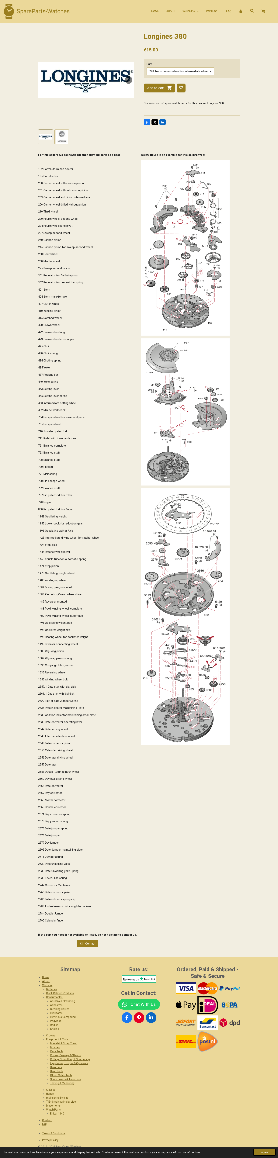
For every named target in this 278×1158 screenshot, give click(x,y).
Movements (53, 1105)
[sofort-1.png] (186, 1023)
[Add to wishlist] (181, 88)
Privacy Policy (50, 1140)
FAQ (44, 1124)
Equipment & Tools (57, 1039)
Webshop (47, 985)
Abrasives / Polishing (62, 1001)
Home (45, 977)
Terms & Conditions (53, 1133)
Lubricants (56, 1013)
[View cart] (263, 11)
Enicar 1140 (57, 1113)
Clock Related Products (60, 993)
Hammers (56, 1067)
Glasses (50, 1089)
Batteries (51, 989)
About (46, 981)
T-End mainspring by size (61, 1101)
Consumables (54, 997)
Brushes (55, 1047)
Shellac (54, 1028)
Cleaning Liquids (59, 1009)
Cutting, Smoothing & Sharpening (70, 1059)
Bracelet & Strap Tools (63, 1043)
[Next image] (128, 80)
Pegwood (55, 1020)
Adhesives (56, 1005)
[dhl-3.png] (186, 1041)
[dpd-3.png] (229, 1023)
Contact (47, 1120)
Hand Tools (56, 1071)
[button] (45, 137)
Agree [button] (264, 1152)
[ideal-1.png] (208, 1005)
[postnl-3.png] (208, 1041)
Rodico (54, 1024)
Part (149, 64)
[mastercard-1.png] (208, 988)
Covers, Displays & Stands (65, 1055)
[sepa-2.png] (229, 1005)
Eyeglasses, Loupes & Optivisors (69, 1063)
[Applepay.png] (186, 1005)
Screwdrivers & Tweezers (65, 1079)
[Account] (240, 11)
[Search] (252, 11)
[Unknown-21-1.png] (208, 1023)
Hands (50, 1093)
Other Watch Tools (61, 1075)
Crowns (50, 1035)
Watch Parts (53, 1109)
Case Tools (56, 1051)
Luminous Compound (63, 1016)
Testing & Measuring (62, 1083)
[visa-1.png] (186, 988)
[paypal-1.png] (229, 988)
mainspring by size (57, 1097)
